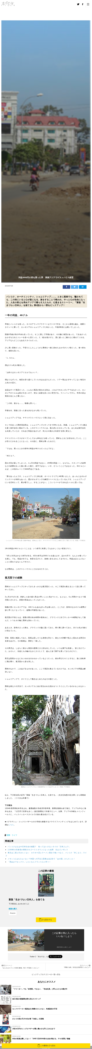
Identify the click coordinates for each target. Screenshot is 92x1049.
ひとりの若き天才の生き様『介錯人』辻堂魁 (28, 1019)
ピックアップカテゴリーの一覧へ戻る (46, 974)
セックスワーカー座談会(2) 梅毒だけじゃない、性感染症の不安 (34, 1009)
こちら (11, 825)
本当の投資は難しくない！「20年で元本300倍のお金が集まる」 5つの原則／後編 (41, 1039)
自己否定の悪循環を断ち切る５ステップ (26, 999)
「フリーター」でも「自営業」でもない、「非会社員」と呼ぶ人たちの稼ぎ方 (39, 989)
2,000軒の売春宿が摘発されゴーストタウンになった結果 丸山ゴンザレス (38, 850)
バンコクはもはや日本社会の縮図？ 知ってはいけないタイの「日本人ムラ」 (39, 847)
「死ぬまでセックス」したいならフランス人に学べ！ (29, 862)
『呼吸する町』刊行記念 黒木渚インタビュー (76, 967)
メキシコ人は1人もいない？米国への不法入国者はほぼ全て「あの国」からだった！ (41, 859)
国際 (8, 835)
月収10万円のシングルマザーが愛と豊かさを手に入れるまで (33, 1029)
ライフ (14, 835)
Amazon (12, 913)
